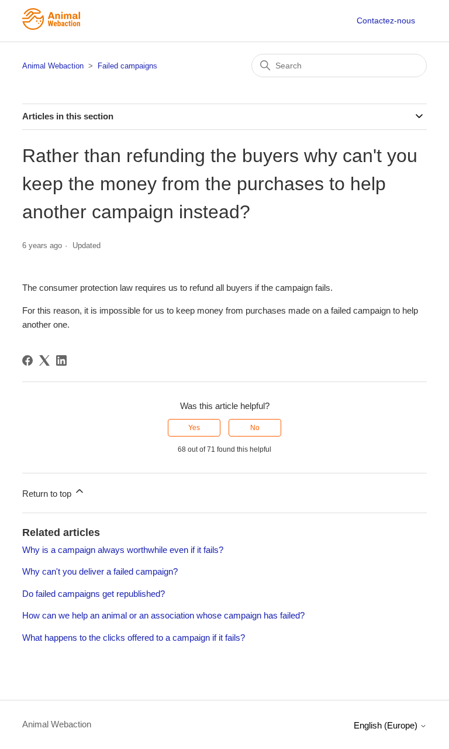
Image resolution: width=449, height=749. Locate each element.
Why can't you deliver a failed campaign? (100, 571)
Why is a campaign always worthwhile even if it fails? (122, 550)
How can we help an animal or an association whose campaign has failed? (163, 615)
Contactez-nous (386, 20)
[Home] (51, 27)
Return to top (48, 494)
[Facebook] (27, 360)
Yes (194, 428)
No (255, 428)
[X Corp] (44, 360)
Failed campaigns (127, 65)
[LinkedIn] (61, 360)
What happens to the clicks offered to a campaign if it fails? (133, 638)
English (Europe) (387, 725)
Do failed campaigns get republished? (93, 594)
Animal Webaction (53, 65)
